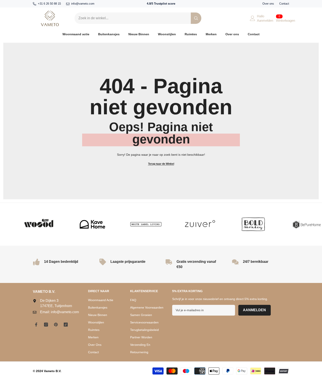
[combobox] (132, 18)
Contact (284, 3)
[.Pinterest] (56, 324)
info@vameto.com (82, 3)
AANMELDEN (254, 310)
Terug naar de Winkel (161, 163)
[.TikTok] (65, 324)
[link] (32, 224)
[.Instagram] (46, 324)
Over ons (268, 3)
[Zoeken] (137, 18)
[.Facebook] (36, 324)
